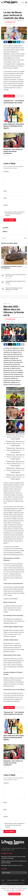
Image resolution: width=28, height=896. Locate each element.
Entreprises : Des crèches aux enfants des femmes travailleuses (13, 151)
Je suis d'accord (14, 894)
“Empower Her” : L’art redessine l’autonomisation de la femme (14, 102)
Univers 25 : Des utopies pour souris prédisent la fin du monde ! (14, 288)
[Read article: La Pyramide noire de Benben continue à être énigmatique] (14, 255)
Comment (7, 171)
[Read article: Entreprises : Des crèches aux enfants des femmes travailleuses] (14, 140)
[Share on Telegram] (18, 42)
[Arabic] (3, 231)
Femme (8, 9)
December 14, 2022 (9, 24)
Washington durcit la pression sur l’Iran (11, 865)
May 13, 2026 (6, 104)
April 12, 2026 (6, 130)
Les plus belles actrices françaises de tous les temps (15, 281)
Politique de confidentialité (13, 880)
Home (5, 9)
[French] (6, 231)
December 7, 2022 (9, 321)
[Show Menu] (2, 2)
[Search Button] (26, 2)
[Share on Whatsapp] (14, 42)
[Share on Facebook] (6, 42)
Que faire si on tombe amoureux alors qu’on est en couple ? (15, 275)
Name (6, 191)
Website (6, 205)
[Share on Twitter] (10, 42)
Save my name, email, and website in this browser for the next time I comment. (14, 213)
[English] (5, 231)
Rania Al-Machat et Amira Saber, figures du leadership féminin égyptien (14, 126)
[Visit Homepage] (10, 2)
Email (5, 198)
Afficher (3, 880)
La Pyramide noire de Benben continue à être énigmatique (11, 267)
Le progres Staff (10, 22)
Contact (23, 880)
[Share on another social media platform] (22, 42)
